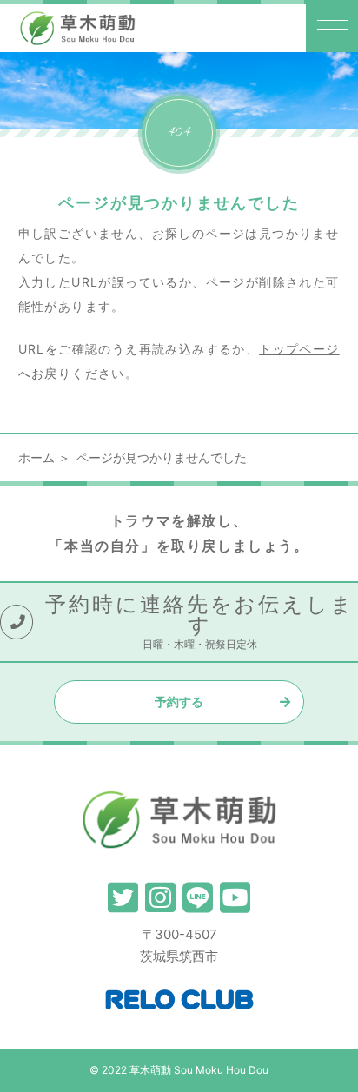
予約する (179, 701)
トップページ (299, 348)
